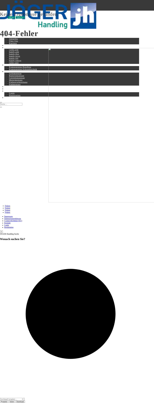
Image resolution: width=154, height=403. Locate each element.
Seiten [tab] (12, 402)
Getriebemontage (17, 78)
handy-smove (15, 61)
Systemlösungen (11, 71)
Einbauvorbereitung (18, 82)
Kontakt (8, 45)
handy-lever (14, 56)
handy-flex (14, 54)
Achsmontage (15, 74)
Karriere (13, 43)
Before (20, 18)
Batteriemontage (16, 76)
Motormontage (15, 80)
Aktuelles (13, 39)
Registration (14, 95)
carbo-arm (14, 50)
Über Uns (13, 41)
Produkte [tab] (4, 402)
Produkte (8, 48)
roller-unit (14, 63)
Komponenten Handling (20, 67)
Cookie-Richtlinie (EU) (13, 221)
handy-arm (14, 52)
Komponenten (10, 65)
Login (12, 93)
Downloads (9, 89)
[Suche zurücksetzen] (24, 399)
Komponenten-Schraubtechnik (23, 69)
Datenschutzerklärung (12, 219)
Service (7, 87)
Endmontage (15, 84)
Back (11, 18)
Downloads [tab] (20, 402)
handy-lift (13, 58)
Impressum (8, 216)
